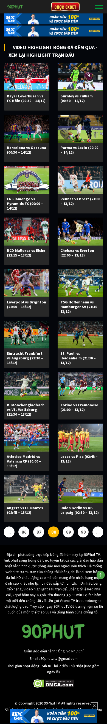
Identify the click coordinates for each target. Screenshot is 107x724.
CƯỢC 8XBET (65, 7)
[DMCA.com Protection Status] (53, 683)
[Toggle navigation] (99, 7)
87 (38, 532)
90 (83, 532)
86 (24, 532)
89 (68, 532)
